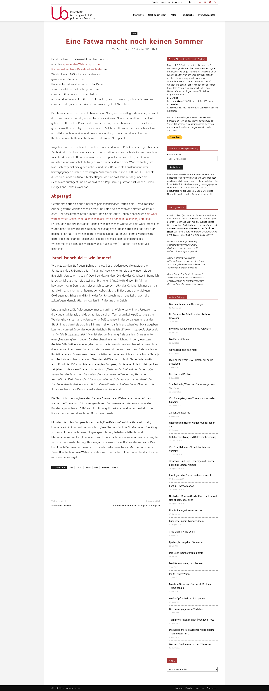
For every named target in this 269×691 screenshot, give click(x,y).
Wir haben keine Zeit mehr (183, 349)
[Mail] (205, 2)
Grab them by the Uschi (182, 531)
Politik (173, 15)
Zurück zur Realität (179, 412)
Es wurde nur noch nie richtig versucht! (190, 328)
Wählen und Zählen (61, 505)
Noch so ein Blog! (157, 15)
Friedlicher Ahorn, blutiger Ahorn (186, 521)
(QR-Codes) (172, 110)
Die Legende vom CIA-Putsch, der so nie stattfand (191, 362)
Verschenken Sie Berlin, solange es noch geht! (136, 505)
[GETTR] (200, 2)
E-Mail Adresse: (174, 154)
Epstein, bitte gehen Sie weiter (186, 542)
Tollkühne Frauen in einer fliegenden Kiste (191, 619)
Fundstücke (188, 15)
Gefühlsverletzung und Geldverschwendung (192, 437)
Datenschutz (177, 2)
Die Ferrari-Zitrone (179, 339)
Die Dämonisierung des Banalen (186, 563)
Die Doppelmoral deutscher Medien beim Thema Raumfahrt (191, 631)
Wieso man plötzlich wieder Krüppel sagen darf (192, 424)
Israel (96, 467)
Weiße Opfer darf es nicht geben (187, 598)
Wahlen (115, 467)
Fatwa (79, 467)
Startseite (138, 15)
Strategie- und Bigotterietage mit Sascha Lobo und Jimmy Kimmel (192, 463)
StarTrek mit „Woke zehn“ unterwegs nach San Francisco (192, 386)
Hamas (87, 467)
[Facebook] (194, 2)
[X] (215, 2)
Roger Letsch (123, 49)
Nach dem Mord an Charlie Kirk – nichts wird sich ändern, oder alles (193, 498)
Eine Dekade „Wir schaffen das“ (186, 510)
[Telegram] (210, 2)
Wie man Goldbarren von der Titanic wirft (191, 644)
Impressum (165, 2)
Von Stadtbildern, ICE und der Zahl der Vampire (190, 449)
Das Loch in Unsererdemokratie (186, 552)
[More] (159, 486)
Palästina (105, 467)
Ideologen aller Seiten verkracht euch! (190, 475)
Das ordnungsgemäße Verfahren (186, 609)
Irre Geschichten (206, 15)
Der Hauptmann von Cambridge (186, 304)
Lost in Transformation (181, 486)
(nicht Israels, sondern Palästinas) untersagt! (124, 219)
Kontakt (154, 2)
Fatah (71, 467)
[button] (190, 2)
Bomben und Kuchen (180, 374)
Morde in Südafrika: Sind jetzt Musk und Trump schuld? (190, 586)
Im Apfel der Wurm (179, 574)
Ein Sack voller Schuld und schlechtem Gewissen (190, 316)
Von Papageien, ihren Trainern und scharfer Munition (192, 400)
